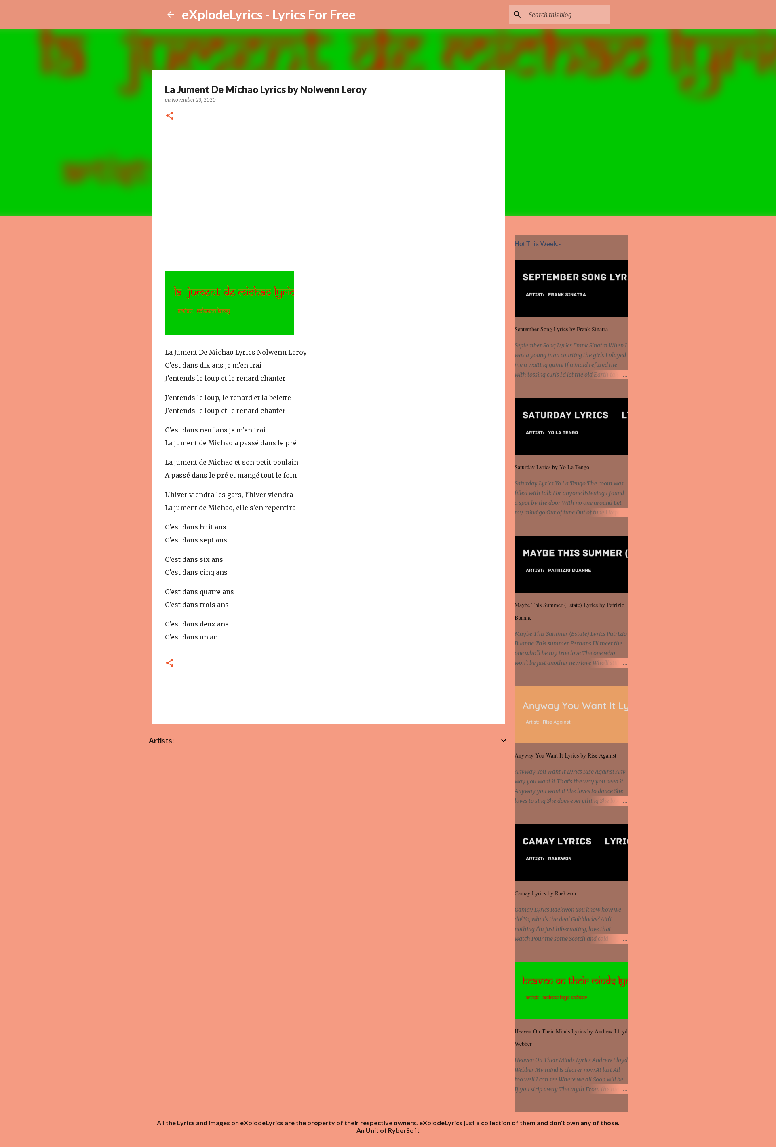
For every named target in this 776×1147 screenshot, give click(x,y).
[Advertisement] (328, 194)
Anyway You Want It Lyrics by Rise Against (565, 755)
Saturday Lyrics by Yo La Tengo (552, 467)
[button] (170, 116)
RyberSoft (404, 1130)
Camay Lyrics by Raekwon (545, 893)
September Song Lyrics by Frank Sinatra (561, 329)
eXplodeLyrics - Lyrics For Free (269, 14)
